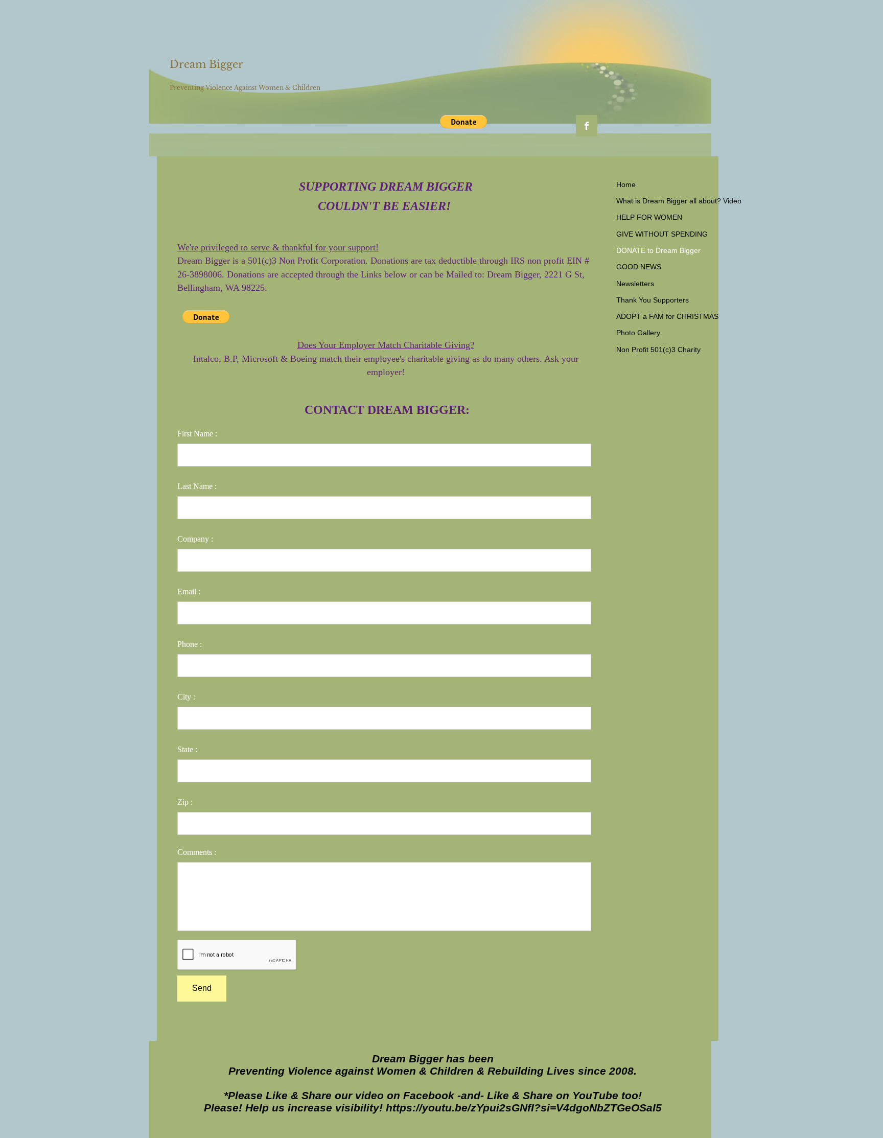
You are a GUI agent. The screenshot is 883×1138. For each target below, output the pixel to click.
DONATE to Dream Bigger (658, 250)
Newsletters (635, 284)
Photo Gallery (638, 333)
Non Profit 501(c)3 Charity (658, 349)
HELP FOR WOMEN (649, 217)
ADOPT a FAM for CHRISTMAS (667, 316)
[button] (463, 121)
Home (626, 184)
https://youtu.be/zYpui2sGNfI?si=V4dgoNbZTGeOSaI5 (524, 1107)
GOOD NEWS (638, 267)
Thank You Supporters (652, 300)
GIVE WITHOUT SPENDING (662, 234)
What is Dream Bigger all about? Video (678, 201)
